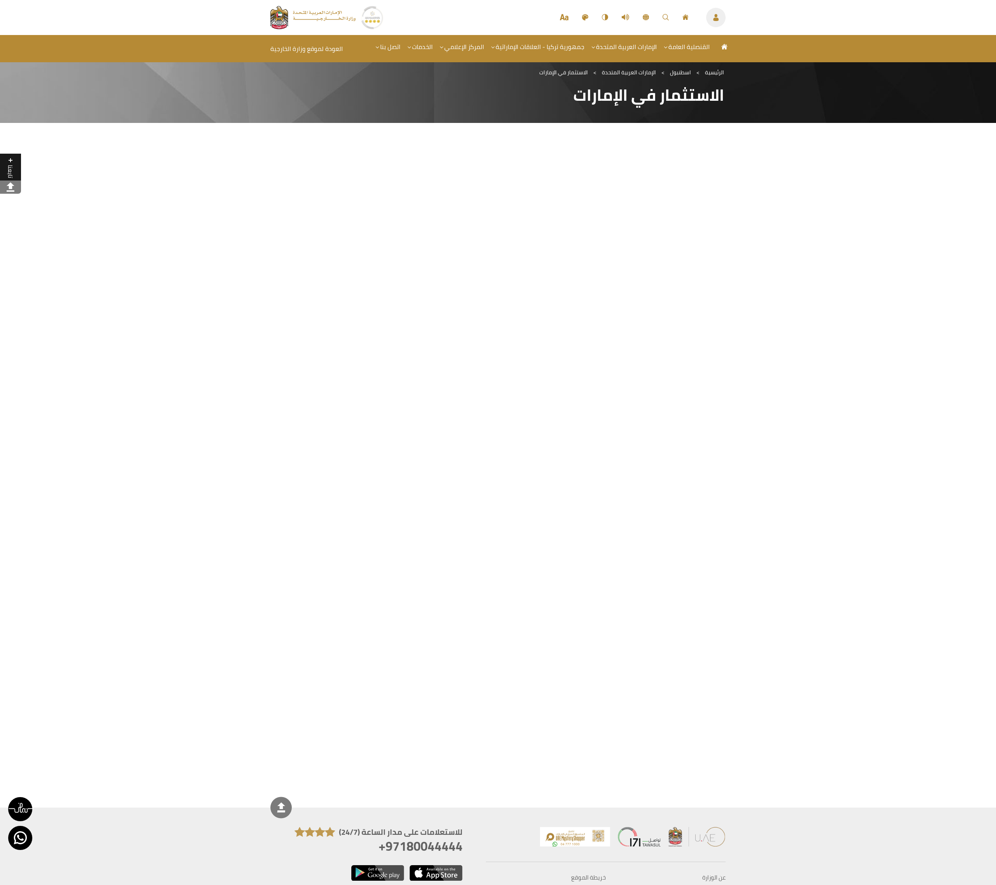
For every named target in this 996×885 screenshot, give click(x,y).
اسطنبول (680, 72)
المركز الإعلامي (464, 47)
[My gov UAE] (639, 838)
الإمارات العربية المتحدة (626, 47)
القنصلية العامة (689, 47)
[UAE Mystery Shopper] (575, 838)
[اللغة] (646, 17)
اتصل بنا (390, 47)
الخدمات (422, 47)
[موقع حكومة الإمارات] (697, 838)
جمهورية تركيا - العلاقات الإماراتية (540, 47)
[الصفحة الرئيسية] (685, 17)
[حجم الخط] (564, 17)
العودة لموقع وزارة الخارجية (306, 48)
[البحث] (666, 17)
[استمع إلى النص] (625, 17)
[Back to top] (281, 807)
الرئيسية (714, 72)
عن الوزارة (714, 877)
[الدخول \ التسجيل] (716, 17)
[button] (20, 809)
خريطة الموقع (588, 877)
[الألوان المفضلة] (585, 17)
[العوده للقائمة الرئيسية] (313, 27)
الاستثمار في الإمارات (563, 72)
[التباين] (605, 17)
